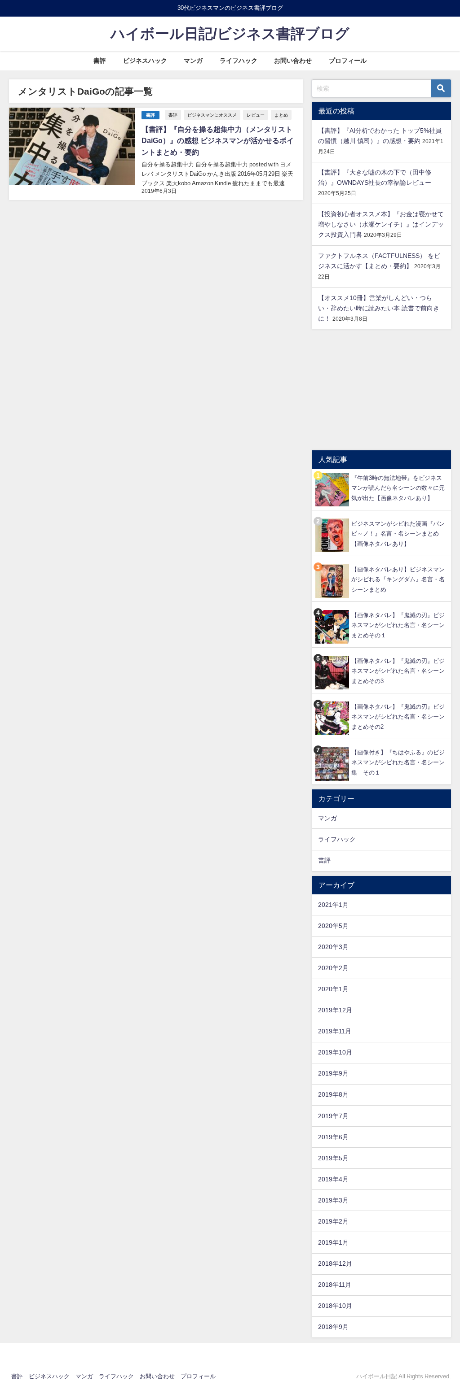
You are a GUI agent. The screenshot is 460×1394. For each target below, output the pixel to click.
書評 (99, 60)
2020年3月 (333, 947)
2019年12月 (335, 1010)
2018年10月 (335, 1306)
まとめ (281, 115)
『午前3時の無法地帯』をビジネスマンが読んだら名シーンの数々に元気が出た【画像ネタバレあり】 (398, 488)
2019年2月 (333, 1221)
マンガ (193, 60)
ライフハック (238, 60)
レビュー (256, 115)
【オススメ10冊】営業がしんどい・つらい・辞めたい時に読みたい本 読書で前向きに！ (378, 308)
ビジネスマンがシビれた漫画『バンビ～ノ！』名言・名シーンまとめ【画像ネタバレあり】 (398, 534)
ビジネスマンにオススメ (212, 115)
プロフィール (348, 60)
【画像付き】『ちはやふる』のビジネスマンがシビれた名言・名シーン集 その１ (398, 762)
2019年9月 (333, 1073)
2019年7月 (333, 1116)
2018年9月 (333, 1327)
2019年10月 (335, 1052)
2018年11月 (334, 1284)
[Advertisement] (381, 390)
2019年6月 (333, 1137)
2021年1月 (333, 905)
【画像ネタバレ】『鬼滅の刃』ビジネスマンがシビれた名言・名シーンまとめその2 (398, 717)
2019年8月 (333, 1094)
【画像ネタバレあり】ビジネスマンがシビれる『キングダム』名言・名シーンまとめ (398, 579)
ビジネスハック (145, 60)
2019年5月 (333, 1158)
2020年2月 (333, 968)
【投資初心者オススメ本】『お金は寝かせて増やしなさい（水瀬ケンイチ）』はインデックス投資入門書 (381, 224)
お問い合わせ (293, 60)
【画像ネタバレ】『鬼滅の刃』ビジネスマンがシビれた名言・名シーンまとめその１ (398, 625)
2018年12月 (335, 1263)
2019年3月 (333, 1200)
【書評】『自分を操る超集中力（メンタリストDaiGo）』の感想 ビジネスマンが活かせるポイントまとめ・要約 (218, 141)
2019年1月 (333, 1242)
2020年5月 (333, 926)
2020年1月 (333, 989)
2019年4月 (333, 1179)
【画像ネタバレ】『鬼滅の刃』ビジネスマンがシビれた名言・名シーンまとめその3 (398, 671)
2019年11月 (334, 1031)
